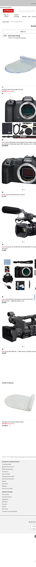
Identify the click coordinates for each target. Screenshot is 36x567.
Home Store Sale (30, 457)
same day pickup (14, 36)
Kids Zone (5, 509)
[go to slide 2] (24, 137)
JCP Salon (5, 502)
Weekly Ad (5, 499)
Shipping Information (8, 476)
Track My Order (6, 464)
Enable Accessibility (6, 7)
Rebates (4, 486)
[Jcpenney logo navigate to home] (8, 10)
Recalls (4, 481)
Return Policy (6, 474)
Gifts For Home (14, 457)
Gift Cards (5, 484)
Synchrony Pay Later (8, 479)
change (23, 38)
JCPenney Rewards (7, 469)
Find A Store (5, 494)
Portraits (4, 504)
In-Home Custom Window (9, 511)
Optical (4, 506)
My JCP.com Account (8, 467)
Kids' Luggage (21, 457)
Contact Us (5, 471)
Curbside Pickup (7, 497)
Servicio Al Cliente (7, 488)
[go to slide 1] (22, 137)
